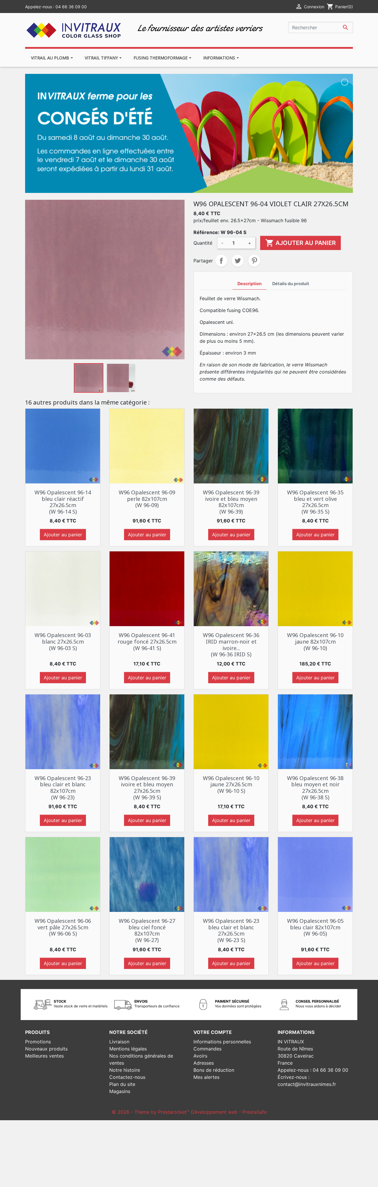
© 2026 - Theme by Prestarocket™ (151, 1112)
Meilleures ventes (44, 1056)
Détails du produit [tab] (290, 283)
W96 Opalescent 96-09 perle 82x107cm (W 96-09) (147, 499)
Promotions (38, 1042)
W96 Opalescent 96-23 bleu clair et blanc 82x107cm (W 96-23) (63, 787)
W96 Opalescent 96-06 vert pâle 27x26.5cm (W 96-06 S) (63, 927)
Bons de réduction (213, 1070)
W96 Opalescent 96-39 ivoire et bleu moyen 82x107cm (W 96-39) (231, 502)
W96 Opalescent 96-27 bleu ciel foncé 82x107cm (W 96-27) (147, 930)
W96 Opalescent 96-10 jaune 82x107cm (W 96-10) (315, 641)
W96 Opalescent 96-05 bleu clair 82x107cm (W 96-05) (315, 927)
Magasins (119, 1091)
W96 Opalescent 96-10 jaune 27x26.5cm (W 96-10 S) (231, 784)
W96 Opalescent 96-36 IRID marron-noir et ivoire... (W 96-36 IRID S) (231, 644)
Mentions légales (128, 1049)
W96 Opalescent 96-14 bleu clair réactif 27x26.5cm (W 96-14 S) (63, 502)
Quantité (202, 243)
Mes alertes (206, 1077)
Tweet (238, 261)
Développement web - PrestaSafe (229, 1112)
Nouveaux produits (46, 1049)
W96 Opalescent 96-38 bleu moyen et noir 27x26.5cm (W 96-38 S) (315, 787)
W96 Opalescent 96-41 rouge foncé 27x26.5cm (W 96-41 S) (147, 641)
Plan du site (122, 1084)
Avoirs (200, 1056)
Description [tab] (249, 283)
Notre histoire (124, 1070)
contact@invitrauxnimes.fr (307, 1084)
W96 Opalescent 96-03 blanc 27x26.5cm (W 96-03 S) (63, 641)
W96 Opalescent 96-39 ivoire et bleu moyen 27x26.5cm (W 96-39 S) (147, 787)
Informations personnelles (222, 1042)
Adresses (203, 1063)
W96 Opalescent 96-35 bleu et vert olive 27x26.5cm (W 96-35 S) (315, 502)
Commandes (207, 1049)
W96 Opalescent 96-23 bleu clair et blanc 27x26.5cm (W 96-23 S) (231, 930)
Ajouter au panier (300, 242)
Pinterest (254, 261)
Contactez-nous (127, 1077)
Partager (221, 261)
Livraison (119, 1042)
